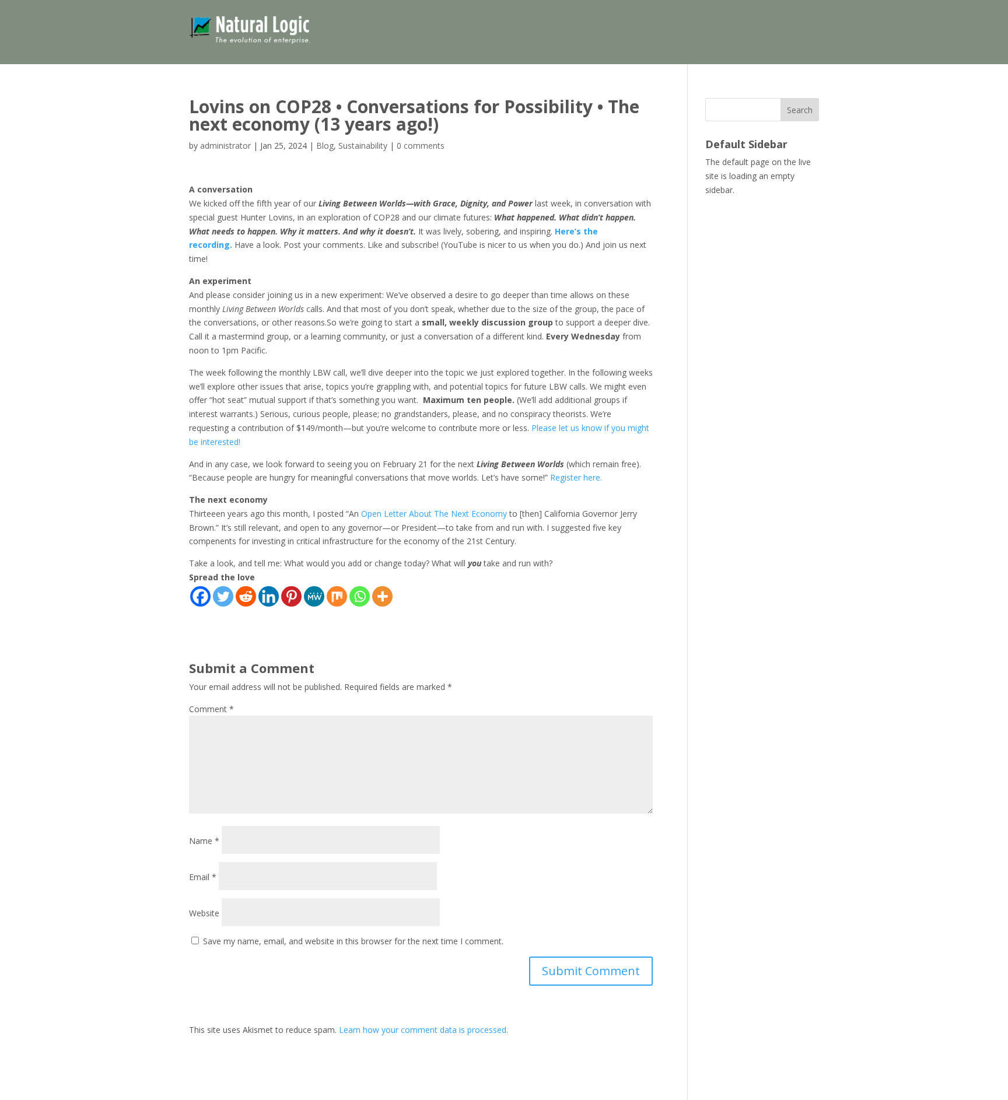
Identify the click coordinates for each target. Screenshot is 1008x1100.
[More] (382, 596)
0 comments (420, 145)
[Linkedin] (268, 596)
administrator (225, 145)
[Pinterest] (291, 596)
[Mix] (337, 596)
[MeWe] (314, 596)
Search (800, 109)
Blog (325, 145)
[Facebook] (200, 596)
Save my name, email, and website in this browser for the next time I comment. (353, 941)
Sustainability (362, 145)
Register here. (576, 477)
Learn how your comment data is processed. (423, 1029)
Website (204, 913)
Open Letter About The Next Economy (434, 513)
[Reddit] (246, 596)
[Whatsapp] (359, 596)
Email (202, 876)
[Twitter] (223, 596)
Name (204, 840)
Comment (211, 708)
